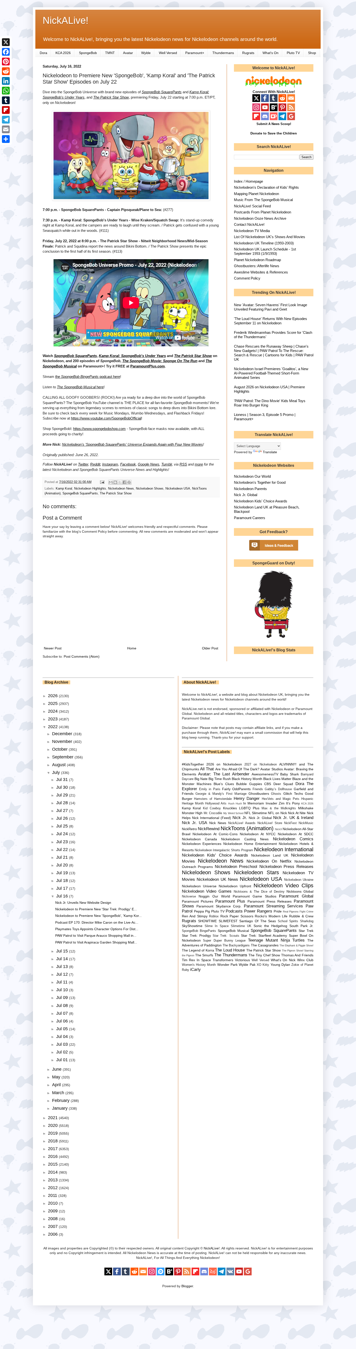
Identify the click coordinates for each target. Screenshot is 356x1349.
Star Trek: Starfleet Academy (264, 935)
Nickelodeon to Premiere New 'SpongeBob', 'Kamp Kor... (98, 916)
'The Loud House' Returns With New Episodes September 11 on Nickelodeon (270, 321)
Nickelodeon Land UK (269, 855)
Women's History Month (199, 965)
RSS (183, 464)
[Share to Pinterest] (129, 482)
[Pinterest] (6, 61)
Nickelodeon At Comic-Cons (215, 834)
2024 (53, 711)
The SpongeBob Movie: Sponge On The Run (159, 361)
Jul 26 (62, 818)
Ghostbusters (258, 793)
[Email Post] (102, 482)
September (63, 757)
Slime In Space (217, 926)
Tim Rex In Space (196, 960)
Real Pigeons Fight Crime (298, 911)
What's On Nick (283, 960)
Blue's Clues (224, 784)
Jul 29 (62, 795)
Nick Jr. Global (245, 495)
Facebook (128, 464)
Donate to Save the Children (273, 133)
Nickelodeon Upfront (235, 886)
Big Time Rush (220, 779)
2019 (53, 1133)
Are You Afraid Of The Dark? (237, 769)
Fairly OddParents (236, 789)
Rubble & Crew (301, 916)
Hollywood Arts (215, 803)
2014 (53, 1172)
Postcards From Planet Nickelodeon (262, 212)
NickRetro (189, 829)
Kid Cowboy (212, 808)
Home (131, 648)
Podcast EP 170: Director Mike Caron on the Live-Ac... (96, 922)
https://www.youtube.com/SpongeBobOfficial (106, 418)
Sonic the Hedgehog (270, 926)
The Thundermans (230, 955)
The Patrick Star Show (111, 97)
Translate (270, 452)
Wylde (146, 53)
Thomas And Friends (297, 955)
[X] (6, 42)
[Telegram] (6, 120)
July (56, 772)
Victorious (242, 960)
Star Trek (306, 931)
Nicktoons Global (299, 891)
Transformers (223, 960)
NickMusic (306, 823)
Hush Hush (235, 803)
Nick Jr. (239, 817)
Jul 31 (62, 779)
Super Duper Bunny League (224, 940)
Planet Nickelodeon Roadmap (257, 260)
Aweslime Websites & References (261, 272)
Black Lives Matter (277, 779)
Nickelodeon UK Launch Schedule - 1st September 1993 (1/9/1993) (265, 251)
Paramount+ (194, 53)
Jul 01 (62, 1059)
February (61, 1100)
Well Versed (168, 53)
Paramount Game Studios (254, 896)
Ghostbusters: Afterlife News (256, 266)
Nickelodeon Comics (293, 839)
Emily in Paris (209, 789)
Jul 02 (62, 1052)
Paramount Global (296, 896)
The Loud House (230, 950)
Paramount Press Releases (270, 901)
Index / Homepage (248, 181)
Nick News (217, 823)
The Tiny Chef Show (264, 955)
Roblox (214, 916)
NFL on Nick (277, 813)
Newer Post (53, 648)
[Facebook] (6, 52)
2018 (53, 1140)
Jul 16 (62, 896)
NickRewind (208, 829)
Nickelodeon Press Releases (286, 866)
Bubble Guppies (249, 784)
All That (207, 769)
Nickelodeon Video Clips (284, 885)
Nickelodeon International (283, 849)
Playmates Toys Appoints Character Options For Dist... (96, 929)
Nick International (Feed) (211, 818)
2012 (53, 1187)
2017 (53, 1148)
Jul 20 (62, 865)
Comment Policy (247, 278)
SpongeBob (88, 53)
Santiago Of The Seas (257, 921)
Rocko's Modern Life (271, 916)
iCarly (195, 969)
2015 (53, 1164)
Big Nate (201, 779)
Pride (278, 911)
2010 (53, 1203)
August (59, 764)
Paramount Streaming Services (273, 906)
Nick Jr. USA (194, 822)
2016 (53, 1156)
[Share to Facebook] (124, 482)
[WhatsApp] (6, 90)
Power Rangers (258, 911)
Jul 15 (62, 951)
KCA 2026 (63, 53)
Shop (312, 53)
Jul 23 (62, 841)
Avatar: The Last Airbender (223, 774)
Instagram (110, 464)
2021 (53, 1117)
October (60, 749)
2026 (53, 695)
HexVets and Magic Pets (280, 799)
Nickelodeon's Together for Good (260, 482)
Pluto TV (293, 53)
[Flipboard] (6, 110)
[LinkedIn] (6, 81)
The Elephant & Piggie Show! (296, 945)
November (62, 741)
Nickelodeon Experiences (202, 844)
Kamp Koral (64, 488)
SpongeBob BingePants (199, 931)
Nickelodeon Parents (250, 489)
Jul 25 (62, 826)
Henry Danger (247, 798)
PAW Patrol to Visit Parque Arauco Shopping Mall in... (95, 935)
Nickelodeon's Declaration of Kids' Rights (266, 187)
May (57, 1077)
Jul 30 (62, 787)
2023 (53, 719)
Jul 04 (62, 1036)
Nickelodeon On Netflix (269, 861)
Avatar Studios (271, 769)
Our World (221, 896)
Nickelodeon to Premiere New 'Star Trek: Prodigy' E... (96, 909)
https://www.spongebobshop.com (99, 429)
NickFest (290, 823)
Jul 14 (62, 958)
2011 (53, 1195)
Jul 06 (62, 1021)
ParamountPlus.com (147, 366)
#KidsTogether (193, 764)
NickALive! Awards (241, 823)
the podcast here (87, 376)
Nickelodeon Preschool (236, 866)
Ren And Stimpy (195, 916)
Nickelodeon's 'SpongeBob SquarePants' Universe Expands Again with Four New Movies (132, 444)
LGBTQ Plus (249, 808)
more (199, 464)
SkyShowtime (192, 926)
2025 (53, 703)
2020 (53, 1125)
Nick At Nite (297, 813)
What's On (271, 53)
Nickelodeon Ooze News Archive (260, 218)
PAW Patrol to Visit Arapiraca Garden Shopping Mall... (96, 942)
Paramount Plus (230, 901)
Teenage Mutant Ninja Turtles (276, 940)
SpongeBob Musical (233, 931)
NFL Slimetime (255, 813)
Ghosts (276, 793)
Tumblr (166, 464)
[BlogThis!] (115, 482)
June (57, 1069)
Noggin (204, 896)
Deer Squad (283, 784)
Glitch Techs (293, 793)
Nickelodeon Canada (199, 839)
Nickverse (189, 896)
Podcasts (234, 911)
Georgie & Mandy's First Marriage (221, 793)
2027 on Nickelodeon (260, 764)
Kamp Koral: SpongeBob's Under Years (132, 356)
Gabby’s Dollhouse (278, 789)
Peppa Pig (202, 911)
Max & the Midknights (279, 808)
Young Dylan (280, 965)
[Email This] (110, 482)
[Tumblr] (6, 100)
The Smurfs (204, 955)
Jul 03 (62, 1044)
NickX (278, 829)
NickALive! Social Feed (252, 206)
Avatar (128, 53)
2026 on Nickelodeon (224, 764)
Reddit (95, 464)
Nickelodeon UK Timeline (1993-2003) (264, 243)
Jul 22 (62, 849)
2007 (53, 1226)
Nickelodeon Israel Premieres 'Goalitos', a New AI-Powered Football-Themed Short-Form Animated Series (271, 373)
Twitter (83, 464)
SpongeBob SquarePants (162, 92)
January (60, 1108)
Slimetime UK (241, 926)
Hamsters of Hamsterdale (213, 799)
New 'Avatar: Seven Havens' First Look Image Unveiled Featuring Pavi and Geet (270, 307)
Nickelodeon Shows (149, 488)
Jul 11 (62, 982)
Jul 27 (62, 810)
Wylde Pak (247, 965)
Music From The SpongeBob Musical (263, 200)
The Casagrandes (265, 945)
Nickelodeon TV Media (252, 231)
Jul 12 (62, 974)
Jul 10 (62, 989)
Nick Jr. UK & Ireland (293, 817)
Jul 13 (62, 966)
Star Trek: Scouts (226, 935)
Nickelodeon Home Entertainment (250, 844)
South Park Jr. (301, 926)
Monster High (192, 813)
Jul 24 (62, 833)
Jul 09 (62, 997)
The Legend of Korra (198, 950)
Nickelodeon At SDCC (295, 834)
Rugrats (248, 53)
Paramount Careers (249, 518)
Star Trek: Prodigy (196, 935)
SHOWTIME (207, 921)
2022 (53, 726)
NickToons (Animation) (247, 828)
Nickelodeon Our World (252, 476)
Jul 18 (62, 880)
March (58, 1092)
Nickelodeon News (121, 488)
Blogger (187, 1286)
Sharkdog (306, 921)
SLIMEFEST (228, 921)
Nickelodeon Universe (199, 886)
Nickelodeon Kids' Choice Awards (260, 501)
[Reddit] (6, 71)
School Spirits (288, 921)
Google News (148, 464)
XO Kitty (263, 965)
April (57, 1084)
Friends (258, 789)
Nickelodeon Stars (256, 872)
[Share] (6, 139)
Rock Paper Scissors (236, 916)
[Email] (6, 129)
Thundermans (223, 53)
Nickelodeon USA (177, 488)
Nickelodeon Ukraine (298, 879)
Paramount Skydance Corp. (218, 906)
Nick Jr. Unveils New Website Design (83, 903)
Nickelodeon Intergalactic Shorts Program (224, 850)
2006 (53, 1234)
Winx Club (305, 960)
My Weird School (233, 813)
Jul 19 (62, 872)
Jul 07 (62, 1013)
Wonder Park (227, 965)
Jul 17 (62, 888)
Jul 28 (62, 802)
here (80, 387)
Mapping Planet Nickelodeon (256, 194)
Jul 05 (62, 1028)
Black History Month (247, 779)
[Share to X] (119, 482)
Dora (43, 53)
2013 (53, 1179)
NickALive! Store (269, 823)
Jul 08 (62, 1005)
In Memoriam (253, 803)
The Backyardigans (236, 945)
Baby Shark (289, 774)
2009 (53, 1211)
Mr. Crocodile (213, 813)
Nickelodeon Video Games (207, 891)
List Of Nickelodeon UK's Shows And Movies (269, 237)
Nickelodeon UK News (217, 879)
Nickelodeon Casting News (245, 839)
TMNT (110, 53)
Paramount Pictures (197, 901)
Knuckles (230, 808)
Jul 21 (62, 857)
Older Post (210, 648)
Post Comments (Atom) (82, 656)
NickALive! (65, 20)
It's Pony (293, 803)
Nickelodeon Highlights (90, 488)
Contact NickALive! (249, 224)
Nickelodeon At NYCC (257, 834)
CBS (267, 784)
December (62, 733)
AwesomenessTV (265, 774)
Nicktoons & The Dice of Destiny (259, 891)
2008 (53, 1218)
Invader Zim (275, 803)
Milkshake (305, 808)
